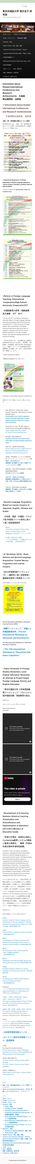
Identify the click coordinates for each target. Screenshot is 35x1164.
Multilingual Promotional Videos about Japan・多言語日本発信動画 (16, 63)
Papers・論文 (9, 1106)
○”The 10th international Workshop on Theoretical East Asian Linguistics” (17, 652)
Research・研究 (22, 38)
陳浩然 (4, 958)
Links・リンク (7, 68)
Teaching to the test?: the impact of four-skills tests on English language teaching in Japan (19, 440)
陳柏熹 (4, 948)
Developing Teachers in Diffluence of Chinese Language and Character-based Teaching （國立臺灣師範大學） (17, 971)
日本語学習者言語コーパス (15, 1032)
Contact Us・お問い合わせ (10, 76)
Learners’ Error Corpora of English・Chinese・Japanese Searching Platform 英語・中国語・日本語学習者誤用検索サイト (17, 53)
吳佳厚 (4, 977)
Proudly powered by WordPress (17, 1160)
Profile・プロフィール (9, 38)
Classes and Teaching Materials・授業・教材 (18, 1131)
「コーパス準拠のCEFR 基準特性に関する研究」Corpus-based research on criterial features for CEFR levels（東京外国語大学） (16, 991)
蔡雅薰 (4, 967)
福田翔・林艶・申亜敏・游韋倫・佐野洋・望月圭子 (17, 1009)
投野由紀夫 (6, 987)
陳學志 (4, 938)
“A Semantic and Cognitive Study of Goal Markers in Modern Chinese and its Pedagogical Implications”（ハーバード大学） (18, 531)
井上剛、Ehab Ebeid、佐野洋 (14, 537)
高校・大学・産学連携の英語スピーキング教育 (16, 1085)
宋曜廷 (4, 918)
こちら (12, 582)
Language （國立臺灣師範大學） (12, 926)
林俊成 (4, 1019)
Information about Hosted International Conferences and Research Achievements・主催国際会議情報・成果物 (18, 1112)
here (8, 700)
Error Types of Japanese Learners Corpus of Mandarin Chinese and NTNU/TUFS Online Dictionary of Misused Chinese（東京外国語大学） (17, 1013)
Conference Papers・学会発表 (14, 1108)
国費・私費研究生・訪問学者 (10, 72)
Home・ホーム (7, 34)
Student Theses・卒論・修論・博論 (12, 45)
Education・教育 (7, 42)
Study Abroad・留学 (11, 1133)
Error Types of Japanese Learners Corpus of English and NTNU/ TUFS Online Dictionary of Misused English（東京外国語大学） (17, 1003)
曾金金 (4, 930)
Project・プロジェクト (20, 34)
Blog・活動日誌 (17, 68)
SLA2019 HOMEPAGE (9, 189)
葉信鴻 (7, 527)
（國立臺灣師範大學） (9, 954)
